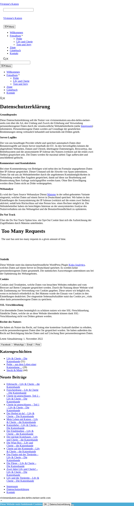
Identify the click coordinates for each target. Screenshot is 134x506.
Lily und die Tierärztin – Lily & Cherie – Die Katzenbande (23, 479)
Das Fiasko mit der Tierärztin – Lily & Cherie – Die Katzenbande (22, 457)
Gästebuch (15, 50)
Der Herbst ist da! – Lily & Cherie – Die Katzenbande (20, 415)
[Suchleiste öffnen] (5, 59)
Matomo (51, 194)
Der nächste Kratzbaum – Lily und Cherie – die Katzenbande (22, 438)
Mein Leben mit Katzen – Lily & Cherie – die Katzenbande (22, 421)
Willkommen (16, 32)
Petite (19, 38)
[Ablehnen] (72, 505)
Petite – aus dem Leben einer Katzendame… (21, 366)
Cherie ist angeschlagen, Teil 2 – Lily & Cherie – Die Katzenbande (23, 398)
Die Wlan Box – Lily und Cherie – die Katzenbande (20, 444)
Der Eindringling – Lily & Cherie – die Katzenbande (20, 432)
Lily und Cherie (24, 41)
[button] (1, 501)
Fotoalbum (15, 35)
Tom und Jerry (23, 44)
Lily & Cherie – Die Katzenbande (17, 360)
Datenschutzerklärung (18, 489)
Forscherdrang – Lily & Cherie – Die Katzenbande (22, 391)
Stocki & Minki (15, 370)
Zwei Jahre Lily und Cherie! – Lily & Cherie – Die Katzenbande (22, 472)
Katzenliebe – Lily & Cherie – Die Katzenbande (22, 426)
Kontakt (14, 53)
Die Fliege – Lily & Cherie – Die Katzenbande (21, 465)
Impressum (86, 126)
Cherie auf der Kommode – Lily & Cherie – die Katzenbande (23, 450)
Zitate (13, 47)
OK (45, 504)
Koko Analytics (77, 264)
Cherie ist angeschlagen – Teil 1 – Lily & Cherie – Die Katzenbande (23, 407)
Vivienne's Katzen (9, 4)
